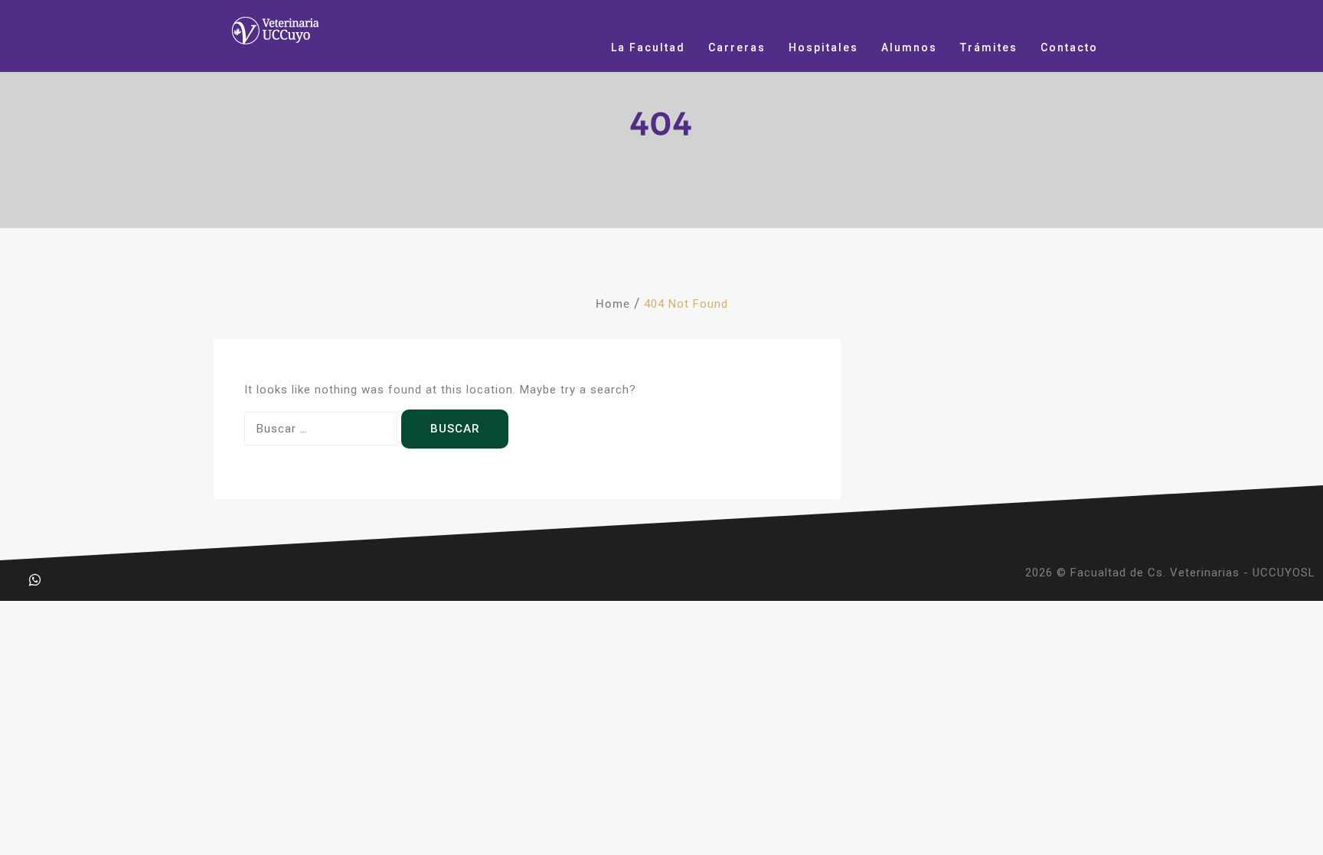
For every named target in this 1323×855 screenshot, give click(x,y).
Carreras (737, 47)
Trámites (989, 47)
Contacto (1069, 47)
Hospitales (823, 47)
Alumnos (909, 47)
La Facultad (648, 47)
